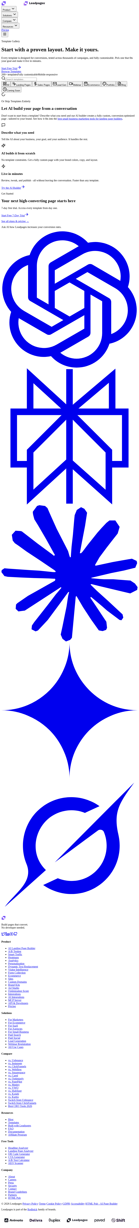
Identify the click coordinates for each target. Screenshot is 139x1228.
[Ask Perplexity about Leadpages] (69, 503)
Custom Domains (17, 981)
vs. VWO (13, 1087)
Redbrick (32, 1209)
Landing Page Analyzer (20, 1151)
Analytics (13, 960)
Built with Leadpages (19, 1125)
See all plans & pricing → (15, 221)
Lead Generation (17, 1041)
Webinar (77, 85)
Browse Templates (11, 71)
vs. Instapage (15, 1063)
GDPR (66, 1203)
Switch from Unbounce (20, 1100)
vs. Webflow (15, 1069)
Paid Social (14, 1037)
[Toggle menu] (4, 34)
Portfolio (110, 85)
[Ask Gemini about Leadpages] (69, 777)
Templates (13, 1122)
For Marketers (15, 1019)
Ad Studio (13, 988)
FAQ (11, 1128)
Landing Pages (23, 85)
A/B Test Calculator (18, 1160)
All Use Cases (15, 1047)
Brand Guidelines (17, 1191)
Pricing (5, 29)
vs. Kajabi (13, 1093)
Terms (42, 1203)
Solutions (8, 15)
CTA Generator (16, 1157)
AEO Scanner (15, 1163)
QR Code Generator (19, 1154)
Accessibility (78, 1203)
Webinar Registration (19, 1044)
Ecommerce (94, 85)
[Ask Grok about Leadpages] (69, 914)
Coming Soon (13, 90)
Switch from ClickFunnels (22, 1103)
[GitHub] (16, 935)
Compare (7, 21)
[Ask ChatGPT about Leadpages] (69, 366)
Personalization (16, 963)
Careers (12, 1179)
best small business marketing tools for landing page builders (90, 118)
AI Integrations (16, 997)
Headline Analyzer (18, 1147)
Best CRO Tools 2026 (20, 1106)
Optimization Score (18, 991)
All (8, 85)
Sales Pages (43, 85)
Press (11, 1182)
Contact (12, 1188)
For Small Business (18, 1031)
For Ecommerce (16, 1022)
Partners (12, 1194)
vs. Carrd (13, 1075)
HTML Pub (14, 1197)
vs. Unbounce (15, 1060)
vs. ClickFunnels (17, 1066)
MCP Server (14, 1000)
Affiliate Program (17, 1134)
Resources (8, 26)
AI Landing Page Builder (21, 948)
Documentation (16, 1131)
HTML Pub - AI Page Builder (101, 1203)
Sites (10, 978)
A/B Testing (14, 951)
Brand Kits (14, 984)
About (11, 1176)
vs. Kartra (13, 1096)
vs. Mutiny (14, 1084)
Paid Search (14, 1034)
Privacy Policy (30, 1203)
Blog (123, 85)
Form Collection (17, 972)
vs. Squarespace (16, 1072)
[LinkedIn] (7, 935)
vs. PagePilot (15, 1081)
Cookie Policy (54, 1203)
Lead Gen (61, 85)
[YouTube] (11, 935)
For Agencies (15, 1028)
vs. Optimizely (16, 1078)
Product (7, 10)
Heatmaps (13, 957)
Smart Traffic (15, 954)
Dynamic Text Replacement (23, 966)
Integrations (14, 994)
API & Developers (18, 1003)
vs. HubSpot (15, 1090)
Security (12, 1185)
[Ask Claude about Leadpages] (69, 640)
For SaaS (13, 1025)
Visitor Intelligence (18, 969)
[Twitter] (3, 935)
